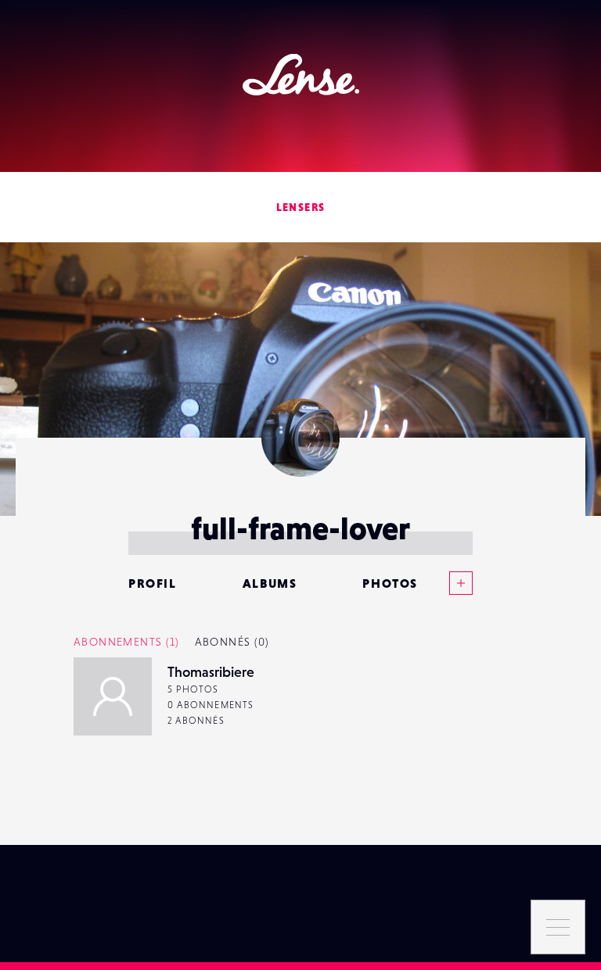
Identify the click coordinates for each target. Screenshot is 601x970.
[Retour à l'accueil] (301, 74)
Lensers (301, 207)
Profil (152, 583)
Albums (270, 583)
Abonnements (126, 641)
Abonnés (232, 641)
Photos (390, 583)
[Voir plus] (445, 583)
